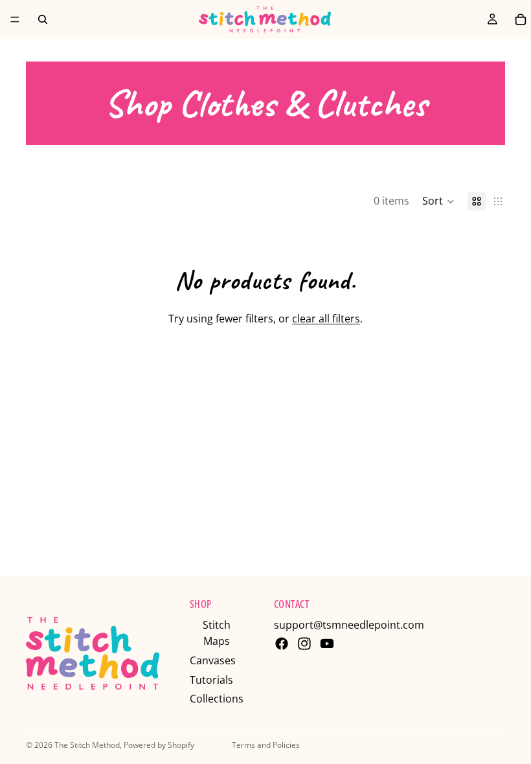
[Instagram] (304, 643)
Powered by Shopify (159, 744)
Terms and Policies (266, 744)
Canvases (213, 660)
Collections (216, 698)
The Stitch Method (87, 744)
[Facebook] (281, 643)
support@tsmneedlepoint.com (349, 625)
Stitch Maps (217, 633)
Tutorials (211, 680)
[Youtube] (327, 643)
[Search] (42, 19)
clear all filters (326, 318)
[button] (438, 201)
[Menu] (15, 19)
